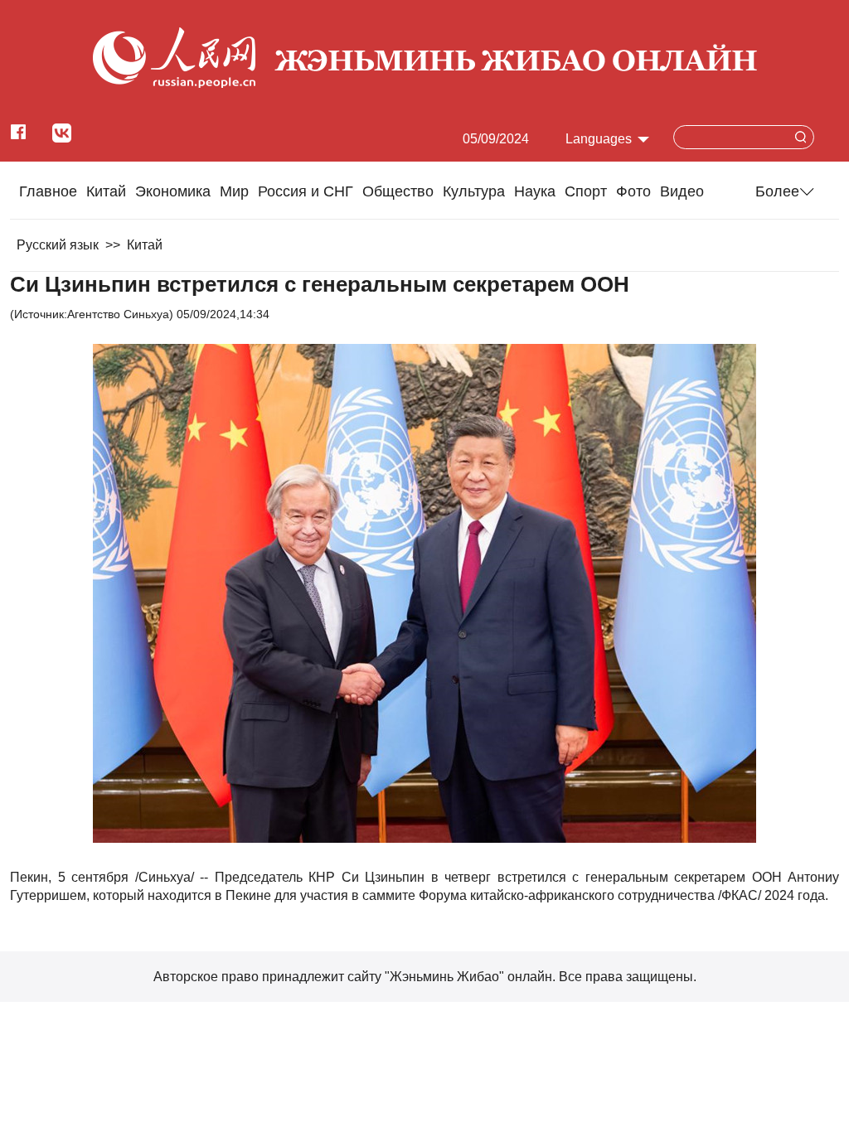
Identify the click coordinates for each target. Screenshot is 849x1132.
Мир (234, 191)
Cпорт (586, 191)
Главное (48, 191)
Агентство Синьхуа (118, 314)
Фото (633, 191)
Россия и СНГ (305, 191)
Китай (106, 191)
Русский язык (58, 245)
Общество (398, 191)
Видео (682, 191)
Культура (474, 191)
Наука (534, 191)
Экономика (173, 191)
